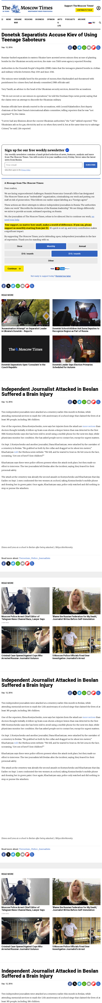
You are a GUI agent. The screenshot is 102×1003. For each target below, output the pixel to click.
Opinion (50, 19)
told (16, 452)
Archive (81, 19)
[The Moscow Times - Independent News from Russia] (26, 8)
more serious (89, 426)
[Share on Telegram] (79, 47)
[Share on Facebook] (70, 47)
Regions (28, 19)
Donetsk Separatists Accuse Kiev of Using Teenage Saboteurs (49, 37)
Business (39, 19)
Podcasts (70, 19)
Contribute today (84, 10)
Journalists (44, 558)
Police (34, 558)
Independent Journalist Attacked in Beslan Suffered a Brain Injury (49, 391)
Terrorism (24, 558)
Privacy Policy (25, 170)
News (8, 19)
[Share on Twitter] (75, 47)
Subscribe (91, 165)
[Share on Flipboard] (93, 47)
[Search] (100, 22)
